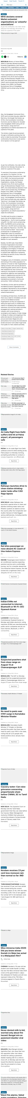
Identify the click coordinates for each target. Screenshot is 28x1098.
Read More (14, 461)
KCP (15, 336)
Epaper (6, 1)
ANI (2, 51)
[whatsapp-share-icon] (2, 57)
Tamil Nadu (11, 7)
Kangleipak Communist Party (7, 338)
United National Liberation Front (8, 331)
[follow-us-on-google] (25, 56)
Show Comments (14, 347)
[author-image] (2, 959)
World (22, 7)
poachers (22, 678)
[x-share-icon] (5, 57)
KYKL (19, 336)
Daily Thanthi (13, 1)
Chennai (4, 7)
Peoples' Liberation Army (18, 328)
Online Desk (7, 959)
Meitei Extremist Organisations (8, 333)
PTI (2, 442)
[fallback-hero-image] (6, 380)
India (17, 7)
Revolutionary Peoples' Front (7, 336)
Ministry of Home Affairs (6, 328)
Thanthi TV (21, 1)
